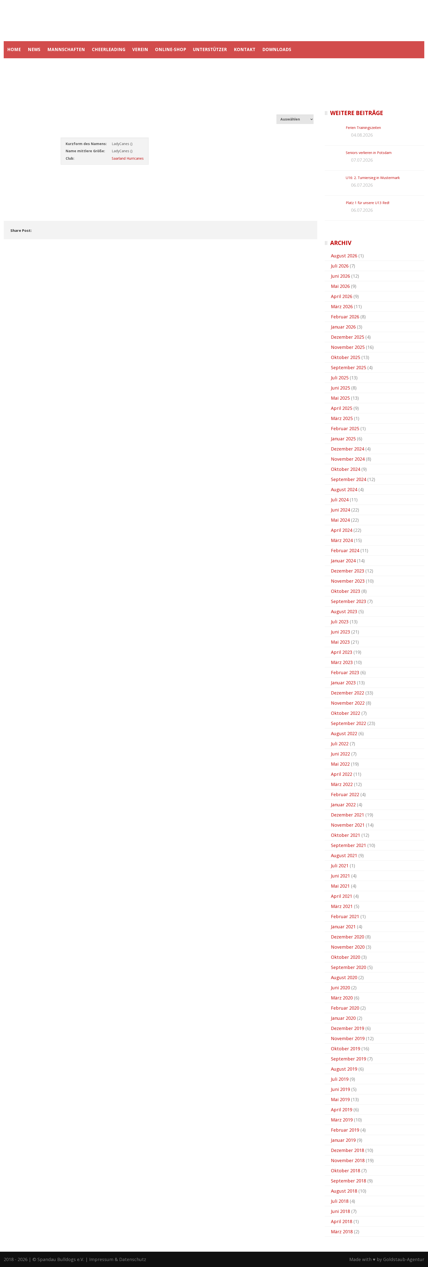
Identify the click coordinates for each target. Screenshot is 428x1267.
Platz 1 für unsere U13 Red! (367, 202)
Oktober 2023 (345, 591)
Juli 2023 (339, 622)
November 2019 (348, 1038)
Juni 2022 (340, 754)
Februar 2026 (345, 317)
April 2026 (341, 296)
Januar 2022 (343, 805)
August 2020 (344, 977)
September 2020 (348, 967)
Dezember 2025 (347, 337)
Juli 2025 (339, 378)
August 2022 (344, 733)
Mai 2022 (340, 764)
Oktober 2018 (345, 1171)
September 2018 (348, 1181)
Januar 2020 (343, 1018)
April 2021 (341, 896)
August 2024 (344, 489)
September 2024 (348, 479)
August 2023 (344, 611)
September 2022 (348, 723)
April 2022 (341, 774)
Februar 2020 (345, 1008)
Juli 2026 (339, 266)
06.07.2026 (362, 185)
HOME (14, 49)
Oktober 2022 (345, 713)
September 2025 (348, 367)
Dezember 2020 (347, 937)
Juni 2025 (340, 388)
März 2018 (342, 1232)
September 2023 (348, 601)
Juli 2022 (339, 744)
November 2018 (348, 1160)
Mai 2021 (340, 886)
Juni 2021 (340, 876)
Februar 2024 (345, 550)
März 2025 (342, 418)
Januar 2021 (343, 927)
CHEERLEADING (108, 49)
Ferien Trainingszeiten (363, 127)
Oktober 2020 (345, 957)
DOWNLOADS (276, 49)
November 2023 (348, 581)
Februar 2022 (345, 794)
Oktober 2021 (345, 835)
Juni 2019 (340, 1089)
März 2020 (342, 998)
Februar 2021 (345, 916)
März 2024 (342, 540)
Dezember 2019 (347, 1028)
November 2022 (348, 703)
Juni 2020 (340, 988)
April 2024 (341, 530)
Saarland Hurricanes (128, 158)
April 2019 (341, 1110)
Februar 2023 (345, 672)
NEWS (34, 49)
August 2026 (344, 256)
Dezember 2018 (347, 1150)
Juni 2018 (340, 1211)
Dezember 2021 (347, 815)
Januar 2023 (343, 683)
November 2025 (348, 347)
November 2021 (348, 825)
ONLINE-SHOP (170, 49)
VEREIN (140, 49)
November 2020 (348, 947)
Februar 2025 (345, 428)
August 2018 (344, 1191)
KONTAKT (244, 49)
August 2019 (344, 1069)
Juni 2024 (340, 510)
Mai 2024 (340, 520)
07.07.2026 (362, 160)
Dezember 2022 (347, 693)
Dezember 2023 (347, 571)
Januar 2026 (343, 327)
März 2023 (342, 662)
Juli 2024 (339, 500)
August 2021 (344, 855)
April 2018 (341, 1221)
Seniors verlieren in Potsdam (369, 152)
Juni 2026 (340, 276)
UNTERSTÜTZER (210, 49)
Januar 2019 (343, 1140)
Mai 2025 (340, 398)
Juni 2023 (340, 632)
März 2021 (342, 906)
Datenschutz (132, 1259)
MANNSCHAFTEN (66, 49)
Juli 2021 (339, 866)
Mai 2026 (340, 286)
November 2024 (348, 459)
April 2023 (341, 652)
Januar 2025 (343, 439)
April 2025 (341, 408)
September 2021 (348, 845)
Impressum (101, 1259)
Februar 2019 (345, 1130)
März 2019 (342, 1120)
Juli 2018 (339, 1201)
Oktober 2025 (345, 357)
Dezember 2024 (347, 449)
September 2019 (348, 1059)
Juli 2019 (339, 1079)
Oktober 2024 (345, 469)
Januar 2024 (343, 561)
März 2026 (342, 306)
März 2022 (342, 784)
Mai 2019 (340, 1099)
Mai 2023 (340, 642)
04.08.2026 (362, 135)
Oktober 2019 (345, 1049)
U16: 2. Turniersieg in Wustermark (373, 177)
